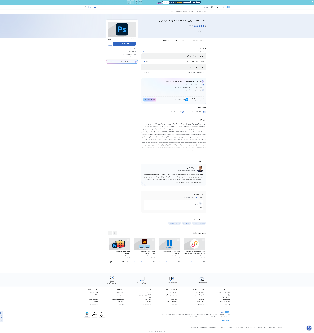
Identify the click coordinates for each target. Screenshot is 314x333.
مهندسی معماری (120, 292)
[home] (228, 7)
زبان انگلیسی (147, 292)
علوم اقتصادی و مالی (172, 301)
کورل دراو (201, 299)
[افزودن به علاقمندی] (203, 239)
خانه (205, 11)
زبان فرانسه (148, 299)
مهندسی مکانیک (120, 297)
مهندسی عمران (120, 295)
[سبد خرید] (85, 7)
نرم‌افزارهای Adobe (199, 292)
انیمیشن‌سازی (200, 301)
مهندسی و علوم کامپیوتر (118, 299)
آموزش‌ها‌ (199, 11)
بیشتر (202, 94)
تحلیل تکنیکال (173, 299)
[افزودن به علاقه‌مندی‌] (110, 44)
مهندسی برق (121, 301)
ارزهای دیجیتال (173, 292)
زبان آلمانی (148, 297)
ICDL (96, 295)
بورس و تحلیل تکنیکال (171, 295)
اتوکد (202, 297)
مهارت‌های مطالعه (93, 299)
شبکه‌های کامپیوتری (225, 301)
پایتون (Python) (226, 297)
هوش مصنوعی (226, 299)
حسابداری (175, 297)
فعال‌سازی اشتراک (151, 100)
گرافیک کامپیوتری (199, 295)
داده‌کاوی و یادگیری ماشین (224, 292)
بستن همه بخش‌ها (146, 51)
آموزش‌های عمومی (93, 292)
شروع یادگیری (123, 43)
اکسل (96, 297)
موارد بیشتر (227, 304)
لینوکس (228, 295)
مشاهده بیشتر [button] (226, 320)
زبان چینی (148, 301)
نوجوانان (96, 301)
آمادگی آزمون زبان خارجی (145, 295)
